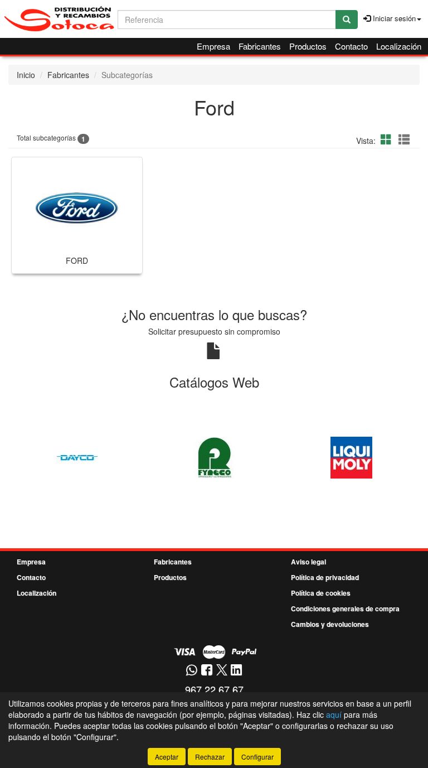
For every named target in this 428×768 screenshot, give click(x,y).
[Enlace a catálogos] (77, 456)
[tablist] (214, 456)
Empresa (213, 46)
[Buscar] (346, 19)
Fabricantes (260, 46)
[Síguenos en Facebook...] (207, 671)
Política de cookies (321, 593)
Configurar (257, 756)
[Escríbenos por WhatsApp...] (191, 671)
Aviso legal (308, 562)
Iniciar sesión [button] (393, 18)
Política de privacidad (325, 577)
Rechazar (210, 756)
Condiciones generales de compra (345, 608)
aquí (334, 714)
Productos (308, 46)
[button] (388, 139)
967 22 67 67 (214, 689)
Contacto (351, 46)
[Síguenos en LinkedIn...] (236, 671)
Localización (398, 46)
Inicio (26, 74)
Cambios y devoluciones (330, 624)
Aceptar (166, 756)
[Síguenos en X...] (221, 671)
